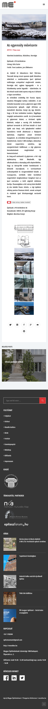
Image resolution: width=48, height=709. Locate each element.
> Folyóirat (7, 416)
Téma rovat (16, 50)
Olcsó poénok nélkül (14, 361)
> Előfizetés (7, 455)
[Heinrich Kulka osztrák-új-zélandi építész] (9, 581)
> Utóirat (6, 421)
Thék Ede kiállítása (25, 593)
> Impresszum (8, 461)
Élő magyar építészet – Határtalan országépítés (31, 611)
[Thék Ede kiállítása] (9, 598)
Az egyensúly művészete (22, 45)
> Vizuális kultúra (9, 427)
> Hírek (5, 433)
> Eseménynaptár (9, 444)
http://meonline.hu (10, 645)
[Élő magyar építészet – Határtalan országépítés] (9, 615)
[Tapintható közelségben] (9, 563)
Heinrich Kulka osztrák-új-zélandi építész (30, 577)
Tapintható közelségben (27, 556)
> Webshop (7, 450)
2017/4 (9, 50)
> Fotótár (6, 438)
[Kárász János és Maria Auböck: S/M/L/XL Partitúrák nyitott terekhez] (9, 544)
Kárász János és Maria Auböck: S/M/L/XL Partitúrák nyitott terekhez (32, 540)
